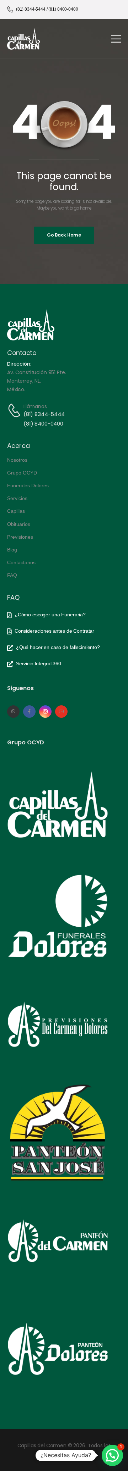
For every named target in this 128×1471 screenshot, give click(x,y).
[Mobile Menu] (116, 39)
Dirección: (19, 363)
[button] (112, 1455)
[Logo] (23, 39)
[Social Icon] (13, 711)
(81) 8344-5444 (44, 414)
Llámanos (35, 406)
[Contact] (15, 410)
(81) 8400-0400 (43, 423)
